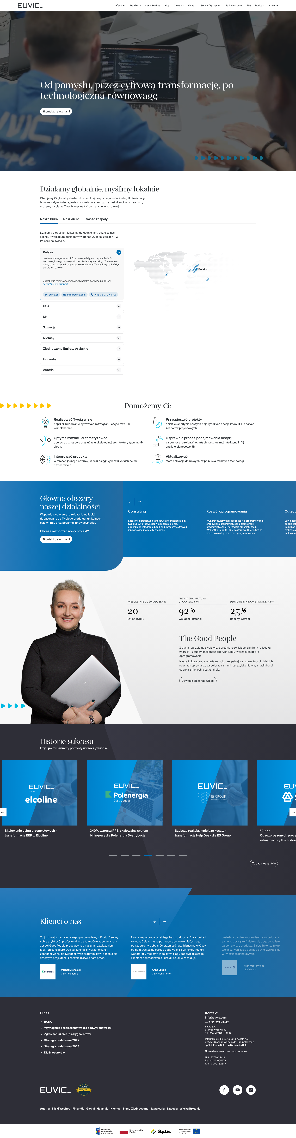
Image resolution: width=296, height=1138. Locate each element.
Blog (167, 5)
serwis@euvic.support (55, 283)
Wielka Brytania (190, 1108)
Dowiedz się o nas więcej (198, 680)
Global (90, 1108)
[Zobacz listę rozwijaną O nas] (182, 5)
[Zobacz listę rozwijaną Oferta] (124, 5)
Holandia (102, 1108)
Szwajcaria (157, 1108)
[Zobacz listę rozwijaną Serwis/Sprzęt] (219, 5)
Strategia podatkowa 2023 (61, 1046)
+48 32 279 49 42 (105, 294)
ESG (248, 5)
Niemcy (115, 1108)
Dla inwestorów (233, 5)
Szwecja (172, 1108)
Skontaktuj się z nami (56, 111)
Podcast (260, 5)
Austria (45, 1108)
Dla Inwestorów (54, 1052)
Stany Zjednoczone (135, 1108)
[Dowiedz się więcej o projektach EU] (104, 1131)
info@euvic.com (76, 294)
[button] (82, 252)
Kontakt (192, 5)
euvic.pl (53, 294)
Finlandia (78, 1108)
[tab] (49, 220)
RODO (48, 1021)
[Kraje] (276, 5)
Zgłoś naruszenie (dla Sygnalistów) (67, 1034)
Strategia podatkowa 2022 (61, 1040)
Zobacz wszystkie (264, 863)
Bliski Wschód (61, 1108)
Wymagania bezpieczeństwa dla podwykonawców (78, 1027)
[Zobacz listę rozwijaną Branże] (139, 5)
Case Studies (152, 5)
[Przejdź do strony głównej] (55, 1090)
